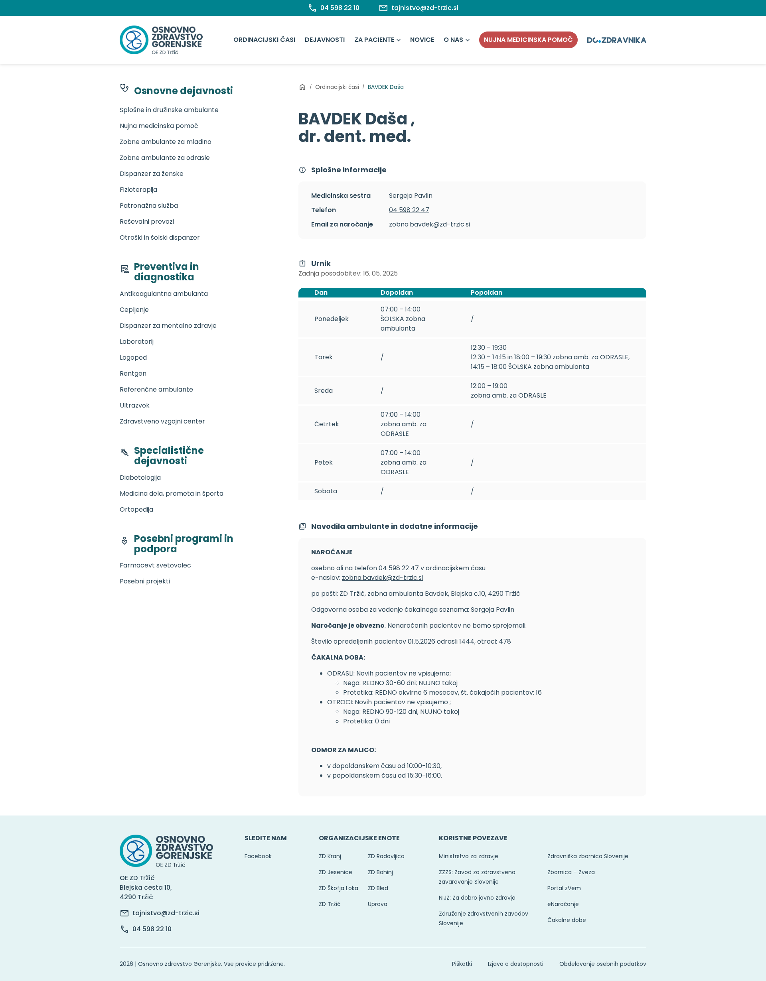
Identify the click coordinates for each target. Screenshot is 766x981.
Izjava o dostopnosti (515, 964)
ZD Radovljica (386, 856)
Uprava (377, 904)
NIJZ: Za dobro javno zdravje (477, 898)
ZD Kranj (330, 856)
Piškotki (462, 964)
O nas (453, 39)
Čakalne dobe (566, 920)
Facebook (258, 856)
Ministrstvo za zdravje (468, 856)
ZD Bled (378, 888)
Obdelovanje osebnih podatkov (602, 964)
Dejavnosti (325, 39)
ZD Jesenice (335, 872)
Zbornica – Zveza (571, 872)
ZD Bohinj (380, 872)
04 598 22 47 (409, 210)
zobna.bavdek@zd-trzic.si (429, 224)
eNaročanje (563, 904)
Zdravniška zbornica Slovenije (587, 856)
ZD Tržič (329, 904)
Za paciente (374, 39)
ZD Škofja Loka (338, 888)
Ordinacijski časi (264, 39)
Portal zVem (564, 888)
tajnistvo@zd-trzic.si (165, 913)
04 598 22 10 (152, 929)
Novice (422, 39)
